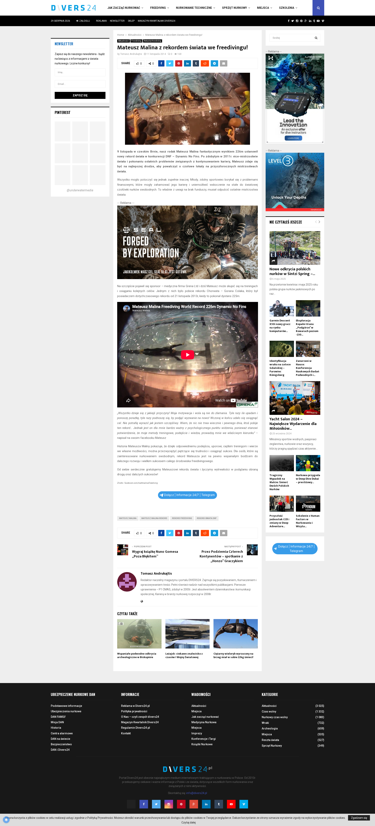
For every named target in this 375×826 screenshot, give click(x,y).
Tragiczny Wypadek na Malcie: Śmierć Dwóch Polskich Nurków (279, 482)
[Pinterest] (181, 804)
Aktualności (123, 41)
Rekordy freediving (152, 41)
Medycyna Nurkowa (203, 722)
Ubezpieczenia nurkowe (66, 711)
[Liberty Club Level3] (295, 210)
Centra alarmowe (62, 733)
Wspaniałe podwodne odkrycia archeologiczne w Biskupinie (136, 655)
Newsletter (117, 21)
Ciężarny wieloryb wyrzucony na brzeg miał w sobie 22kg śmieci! (233, 655)
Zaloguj (84, 21)
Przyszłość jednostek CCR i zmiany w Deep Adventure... (279, 521)
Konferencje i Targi (203, 738)
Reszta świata (270, 740)
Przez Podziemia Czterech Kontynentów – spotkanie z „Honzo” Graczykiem (221, 556)
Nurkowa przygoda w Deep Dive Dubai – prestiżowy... (308, 478)
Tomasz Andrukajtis (131, 54)
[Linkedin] (206, 804)
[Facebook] (143, 804)
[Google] (193, 804)
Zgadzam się (359, 817)
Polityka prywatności (134, 711)
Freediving (158, 7)
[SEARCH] (316, 38)
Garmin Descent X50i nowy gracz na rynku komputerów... (280, 325)
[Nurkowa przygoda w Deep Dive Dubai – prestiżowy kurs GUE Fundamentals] (308, 463)
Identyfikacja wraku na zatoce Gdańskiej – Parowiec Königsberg (280, 368)
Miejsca (263, 7)
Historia (56, 727)
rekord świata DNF (207, 518)
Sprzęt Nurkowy (234, 7)
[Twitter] (156, 804)
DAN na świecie (60, 738)
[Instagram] (168, 804)
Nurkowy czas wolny (275, 717)
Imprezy (196, 733)
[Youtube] (231, 804)
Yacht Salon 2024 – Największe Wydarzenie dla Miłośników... (293, 424)
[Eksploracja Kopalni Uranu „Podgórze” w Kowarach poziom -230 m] (308, 308)
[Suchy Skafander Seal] (187, 278)
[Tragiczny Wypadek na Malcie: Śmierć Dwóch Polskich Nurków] (282, 463)
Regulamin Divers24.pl (135, 727)
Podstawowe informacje (66, 705)
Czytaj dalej (188, 822)
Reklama (101, 21)
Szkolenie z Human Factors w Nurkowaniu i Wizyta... (308, 521)
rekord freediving (182, 518)
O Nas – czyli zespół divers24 (140, 716)
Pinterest (63, 112)
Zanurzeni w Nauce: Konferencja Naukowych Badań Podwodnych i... (307, 368)
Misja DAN (57, 722)
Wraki (265, 722)
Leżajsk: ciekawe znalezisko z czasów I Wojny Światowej (184, 655)
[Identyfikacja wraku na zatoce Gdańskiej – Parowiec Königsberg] (282, 349)
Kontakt (126, 733)
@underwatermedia (80, 190)
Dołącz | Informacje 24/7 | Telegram (189, 495)
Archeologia (270, 728)
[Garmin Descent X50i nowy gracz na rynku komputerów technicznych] (282, 308)
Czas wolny (269, 711)
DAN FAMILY (58, 716)
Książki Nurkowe (201, 744)
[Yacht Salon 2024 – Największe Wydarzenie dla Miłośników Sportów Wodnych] (295, 398)
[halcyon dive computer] (295, 142)
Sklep (131, 21)
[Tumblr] (218, 804)
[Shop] (285, 21)
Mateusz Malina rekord (154, 518)
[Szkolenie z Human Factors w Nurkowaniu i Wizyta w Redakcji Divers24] (308, 504)
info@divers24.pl (196, 793)
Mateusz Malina (128, 518)
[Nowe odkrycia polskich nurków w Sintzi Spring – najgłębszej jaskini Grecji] (295, 248)
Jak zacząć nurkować (123, 7)
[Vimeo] (243, 804)
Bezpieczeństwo (61, 744)
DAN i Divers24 (60, 749)
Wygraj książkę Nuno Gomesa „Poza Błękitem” (155, 554)
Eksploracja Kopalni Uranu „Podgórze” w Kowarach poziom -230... (307, 327)
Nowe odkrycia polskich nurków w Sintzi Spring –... (292, 271)
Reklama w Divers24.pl (135, 705)
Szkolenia (286, 7)
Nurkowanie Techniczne (194, 7)
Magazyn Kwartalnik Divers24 (156, 21)
